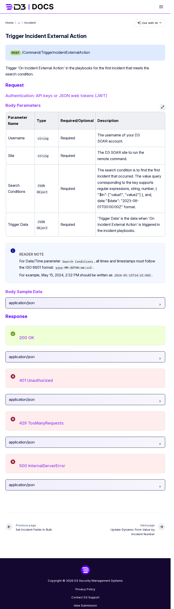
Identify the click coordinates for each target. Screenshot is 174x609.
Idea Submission (85, 605)
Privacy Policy (85, 589)
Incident (30, 22)
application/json (22, 303)
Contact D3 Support (85, 597)
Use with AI (150, 23)
